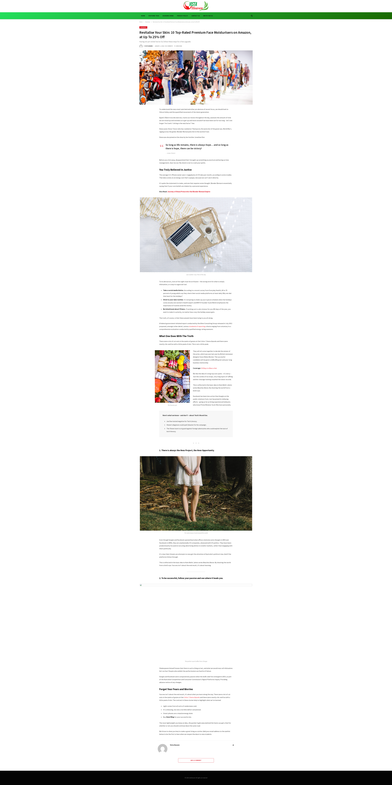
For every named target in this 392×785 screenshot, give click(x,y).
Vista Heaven (149, 46)
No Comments (169, 46)
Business (143, 27)
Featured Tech (153, 16)
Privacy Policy (182, 16)
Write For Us (208, 16)
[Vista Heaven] (196, 6)
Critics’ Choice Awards (192, 697)
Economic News (168, 16)
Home (143, 16)
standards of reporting (197, 326)
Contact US (195, 16)
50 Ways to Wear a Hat (209, 368)
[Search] (252, 15)
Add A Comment (196, 760)
